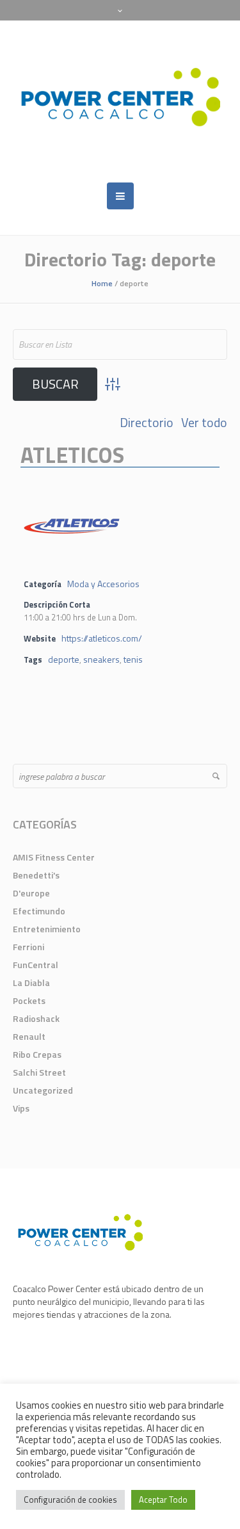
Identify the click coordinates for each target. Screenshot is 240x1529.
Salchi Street (39, 1072)
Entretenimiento (47, 928)
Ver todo (204, 422)
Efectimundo (39, 911)
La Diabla (31, 982)
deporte (63, 659)
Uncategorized (43, 1090)
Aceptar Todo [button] (163, 1499)
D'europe (31, 893)
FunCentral (35, 964)
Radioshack (36, 1018)
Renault (29, 1036)
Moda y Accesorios (103, 583)
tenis (133, 659)
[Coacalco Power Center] (120, 101)
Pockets (29, 1000)
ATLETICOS (72, 454)
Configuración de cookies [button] (70, 1499)
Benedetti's (36, 875)
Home (102, 283)
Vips (21, 1108)
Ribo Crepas (37, 1054)
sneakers (101, 659)
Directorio (146, 422)
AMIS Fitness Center (54, 857)
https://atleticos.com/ (101, 638)
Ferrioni (28, 946)
